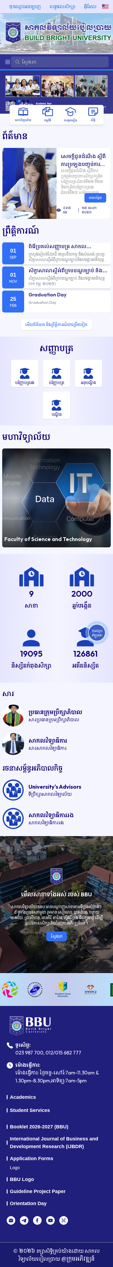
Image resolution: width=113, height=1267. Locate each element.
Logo (15, 1167)
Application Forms (31, 1158)
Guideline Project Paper (38, 1191)
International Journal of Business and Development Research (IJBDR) (54, 1142)
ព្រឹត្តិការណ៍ (20, 230)
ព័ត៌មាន (15, 136)
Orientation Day (28, 1203)
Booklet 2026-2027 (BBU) (39, 1126)
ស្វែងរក (57, 936)
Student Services (30, 1110)
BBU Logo (22, 1179)
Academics (23, 1097)
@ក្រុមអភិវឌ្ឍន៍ (77, 1258)
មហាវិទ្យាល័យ (26, 436)
